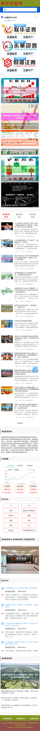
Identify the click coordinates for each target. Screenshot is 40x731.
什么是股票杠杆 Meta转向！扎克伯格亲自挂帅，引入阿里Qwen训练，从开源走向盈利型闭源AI (19, 152)
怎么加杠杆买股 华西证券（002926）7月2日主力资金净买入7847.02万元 (21, 624)
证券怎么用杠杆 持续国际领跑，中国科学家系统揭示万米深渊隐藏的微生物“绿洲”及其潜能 (26, 389)
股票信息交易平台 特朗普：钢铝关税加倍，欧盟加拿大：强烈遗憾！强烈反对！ (19, 699)
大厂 (29, 525)
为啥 (29, 520)
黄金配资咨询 (7, 718)
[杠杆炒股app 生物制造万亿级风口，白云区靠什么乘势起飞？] (20, 117)
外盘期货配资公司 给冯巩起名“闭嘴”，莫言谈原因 (21, 588)
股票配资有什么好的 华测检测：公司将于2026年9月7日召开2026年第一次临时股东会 (26, 290)
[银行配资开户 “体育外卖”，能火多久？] (20, 194)
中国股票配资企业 (29, 530)
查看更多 (20, 423)
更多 (35, 17)
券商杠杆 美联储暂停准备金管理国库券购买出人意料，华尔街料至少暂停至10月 (26, 338)
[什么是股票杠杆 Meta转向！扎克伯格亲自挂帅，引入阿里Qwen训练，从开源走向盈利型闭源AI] (20, 142)
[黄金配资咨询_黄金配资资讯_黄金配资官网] (12, 3)
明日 (10, 510)
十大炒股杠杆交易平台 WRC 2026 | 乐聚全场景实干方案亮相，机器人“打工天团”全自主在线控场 (26, 225)
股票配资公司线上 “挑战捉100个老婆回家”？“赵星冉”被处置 (22, 606)
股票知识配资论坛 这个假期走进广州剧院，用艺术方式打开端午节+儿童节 (19, 692)
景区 (10, 525)
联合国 (11, 530)
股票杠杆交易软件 (29, 510)
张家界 (11, 515)
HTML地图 (21, 725)
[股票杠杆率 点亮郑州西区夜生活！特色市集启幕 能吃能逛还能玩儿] (20, 90)
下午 (29, 505)
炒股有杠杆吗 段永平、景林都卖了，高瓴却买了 (25, 306)
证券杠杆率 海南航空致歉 (23, 321)
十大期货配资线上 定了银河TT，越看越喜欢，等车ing (26, 241)
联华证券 (24, 727)
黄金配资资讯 (20, 718)
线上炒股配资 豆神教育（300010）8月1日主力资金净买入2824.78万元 (21, 643)
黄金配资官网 (34, 718)
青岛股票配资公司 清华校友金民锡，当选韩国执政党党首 (25, 274)
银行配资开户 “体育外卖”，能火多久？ (15, 205)
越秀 (29, 515)
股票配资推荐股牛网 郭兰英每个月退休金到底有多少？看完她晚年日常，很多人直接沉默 (26, 355)
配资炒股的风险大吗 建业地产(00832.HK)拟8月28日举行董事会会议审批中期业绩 (26, 372)
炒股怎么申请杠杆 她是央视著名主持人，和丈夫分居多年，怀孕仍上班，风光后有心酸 (26, 406)
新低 (10, 520)
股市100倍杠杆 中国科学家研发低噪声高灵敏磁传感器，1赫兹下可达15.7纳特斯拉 (26, 257)
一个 (10, 505)
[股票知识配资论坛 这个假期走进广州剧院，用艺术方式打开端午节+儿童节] (20, 676)
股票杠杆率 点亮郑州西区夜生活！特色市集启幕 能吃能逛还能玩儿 (19, 100)
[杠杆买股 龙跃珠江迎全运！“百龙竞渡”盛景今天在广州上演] (20, 169)
